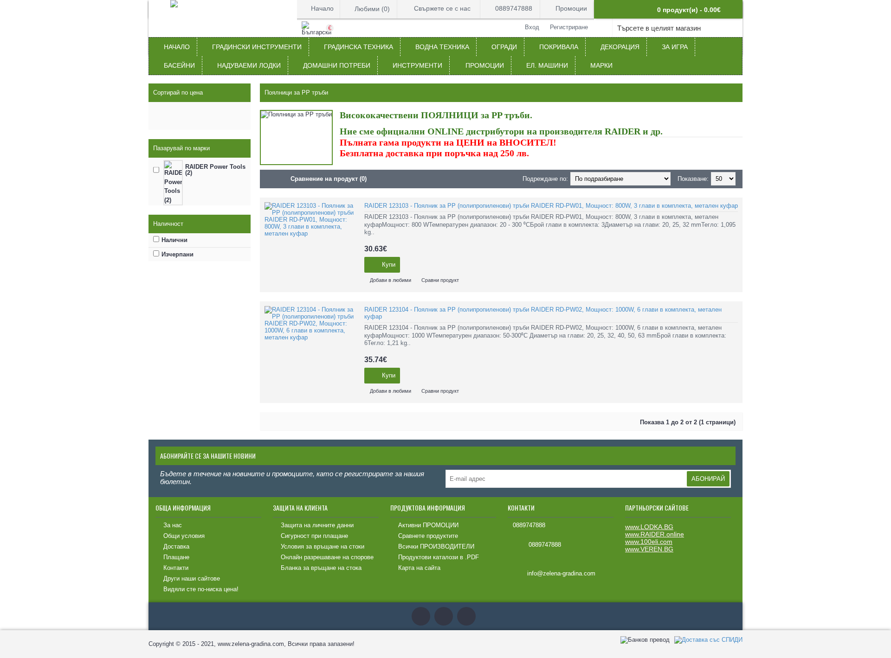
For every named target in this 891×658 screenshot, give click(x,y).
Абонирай (708, 478)
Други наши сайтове (191, 578)
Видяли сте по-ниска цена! (201, 589)
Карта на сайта (419, 567)
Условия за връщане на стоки (322, 546)
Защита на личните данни (317, 525)
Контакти (175, 567)
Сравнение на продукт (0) (329, 178)
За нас (172, 525)
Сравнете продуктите (428, 535)
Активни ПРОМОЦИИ (428, 525)
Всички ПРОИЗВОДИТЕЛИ (436, 546)
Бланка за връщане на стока (321, 567)
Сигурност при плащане (314, 535)
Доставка (176, 546)
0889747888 (529, 525)
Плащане (176, 557)
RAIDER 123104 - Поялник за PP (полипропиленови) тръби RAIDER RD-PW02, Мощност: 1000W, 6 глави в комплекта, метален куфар (543, 313)
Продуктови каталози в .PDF (438, 557)
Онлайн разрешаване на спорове (327, 557)
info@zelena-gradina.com (561, 573)
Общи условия (184, 535)
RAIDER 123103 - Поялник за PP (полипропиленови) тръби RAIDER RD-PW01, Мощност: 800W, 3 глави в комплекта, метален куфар (551, 205)
